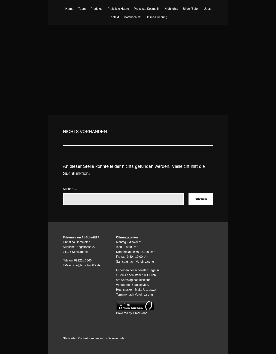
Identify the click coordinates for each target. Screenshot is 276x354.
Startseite (69, 338)
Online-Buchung (156, 17)
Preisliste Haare (118, 8)
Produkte (96, 8)
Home (69, 8)
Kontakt (114, 17)
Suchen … (70, 188)
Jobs (207, 8)
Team (82, 8)
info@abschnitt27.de (86, 265)
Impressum (97, 338)
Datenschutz (132, 17)
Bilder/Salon (191, 8)
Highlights (171, 8)
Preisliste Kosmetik (146, 8)
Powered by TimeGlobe (131, 313)
